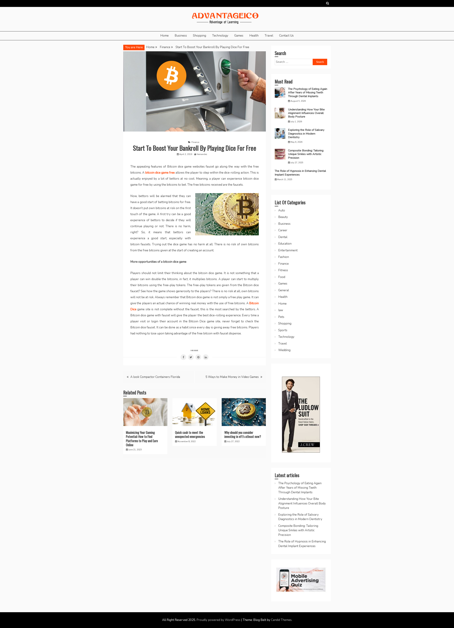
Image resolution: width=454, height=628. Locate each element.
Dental (282, 237)
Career (282, 230)
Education (285, 244)
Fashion (283, 257)
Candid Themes (281, 620)
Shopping (199, 36)
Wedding (284, 350)
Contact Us (286, 36)
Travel (269, 36)
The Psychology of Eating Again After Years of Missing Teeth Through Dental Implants (307, 92)
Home (164, 36)
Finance (195, 142)
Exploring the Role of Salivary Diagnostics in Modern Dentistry (306, 133)
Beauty (283, 217)
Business (181, 36)
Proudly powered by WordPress (218, 620)
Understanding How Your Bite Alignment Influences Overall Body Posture (306, 113)
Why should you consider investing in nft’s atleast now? (242, 434)
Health (254, 36)
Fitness (283, 270)
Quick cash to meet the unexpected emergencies (190, 434)
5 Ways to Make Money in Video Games (232, 377)
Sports (282, 330)
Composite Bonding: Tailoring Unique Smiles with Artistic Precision (305, 154)
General (283, 290)
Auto (281, 210)
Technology (220, 36)
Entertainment (288, 250)
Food (281, 277)
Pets (281, 317)
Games (238, 36)
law (280, 310)
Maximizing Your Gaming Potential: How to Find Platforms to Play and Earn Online (142, 438)
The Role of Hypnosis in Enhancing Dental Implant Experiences (300, 172)
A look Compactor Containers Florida (155, 377)
